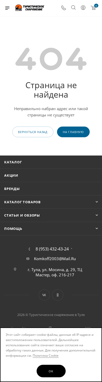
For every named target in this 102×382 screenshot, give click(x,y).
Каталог (13, 162)
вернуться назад (33, 132)
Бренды (12, 188)
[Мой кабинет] (83, 8)
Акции (11, 175)
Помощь (13, 228)
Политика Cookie (46, 355)
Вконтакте (44, 295)
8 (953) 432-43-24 (52, 249)
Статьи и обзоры (22, 215)
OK (51, 371)
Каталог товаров (22, 202)
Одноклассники (57, 295)
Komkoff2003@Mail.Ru (55, 258)
